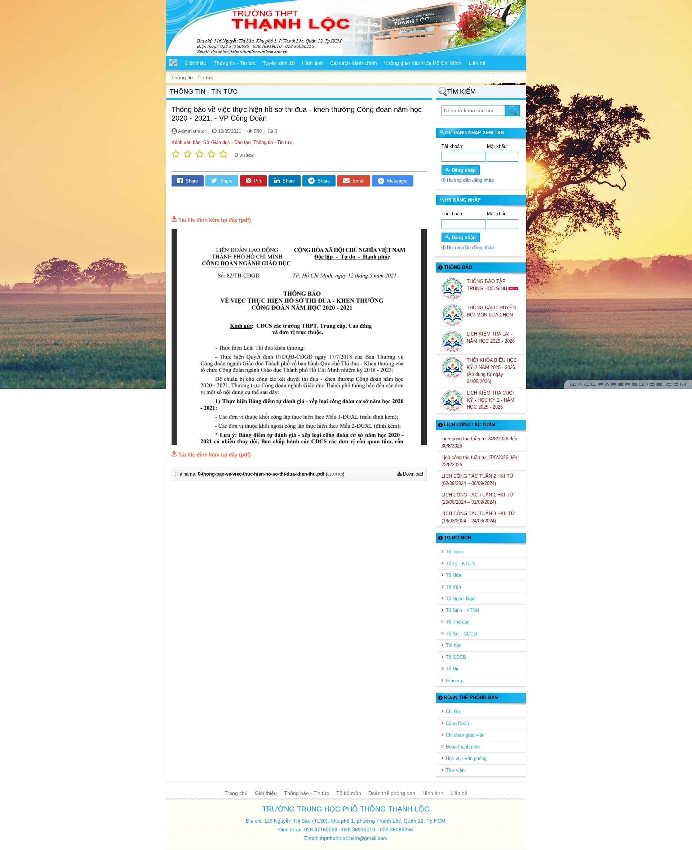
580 (257, 131)
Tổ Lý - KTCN (460, 563)
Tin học (453, 645)
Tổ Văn (453, 587)
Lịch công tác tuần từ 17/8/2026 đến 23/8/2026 (479, 461)
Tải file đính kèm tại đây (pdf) (214, 220)
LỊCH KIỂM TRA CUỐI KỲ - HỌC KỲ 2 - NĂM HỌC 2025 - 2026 (490, 400)
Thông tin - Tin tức (272, 142)
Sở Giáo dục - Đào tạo (226, 142)
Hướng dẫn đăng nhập (469, 180)
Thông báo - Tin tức (306, 793)
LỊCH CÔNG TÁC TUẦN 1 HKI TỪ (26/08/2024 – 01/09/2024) (478, 498)
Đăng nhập (463, 170)
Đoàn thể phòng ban (391, 793)
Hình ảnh (432, 793)
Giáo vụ (454, 680)
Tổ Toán (454, 551)
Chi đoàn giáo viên (465, 735)
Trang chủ (236, 793)
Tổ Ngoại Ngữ (460, 598)
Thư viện (455, 770)
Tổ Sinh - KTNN (462, 610)
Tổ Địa (453, 668)
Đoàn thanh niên (463, 747)
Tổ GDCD (456, 657)
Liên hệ (459, 793)
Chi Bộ (453, 711)
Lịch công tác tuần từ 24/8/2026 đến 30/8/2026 (479, 442)
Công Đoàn (457, 723)
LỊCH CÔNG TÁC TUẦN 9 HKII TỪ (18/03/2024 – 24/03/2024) (478, 517)
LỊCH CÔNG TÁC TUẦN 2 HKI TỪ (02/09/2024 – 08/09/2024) (478, 479)
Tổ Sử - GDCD (461, 634)
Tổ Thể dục (458, 622)
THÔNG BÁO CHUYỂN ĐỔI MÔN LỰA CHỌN (491, 311)
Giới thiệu (266, 793)
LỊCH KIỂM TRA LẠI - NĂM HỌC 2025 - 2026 (491, 337)
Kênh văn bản (186, 142)
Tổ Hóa (453, 575)
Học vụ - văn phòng (466, 758)
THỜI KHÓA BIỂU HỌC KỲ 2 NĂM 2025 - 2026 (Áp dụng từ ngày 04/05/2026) (492, 370)
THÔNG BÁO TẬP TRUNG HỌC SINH (488, 285)
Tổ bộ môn (348, 793)
